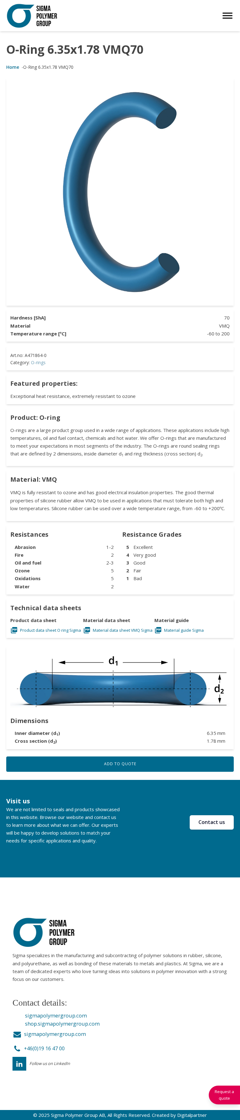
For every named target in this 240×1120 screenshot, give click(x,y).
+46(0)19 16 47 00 (44, 1048)
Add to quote (120, 763)
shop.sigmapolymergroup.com (62, 1023)
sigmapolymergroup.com (56, 1015)
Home (12, 67)
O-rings (38, 362)
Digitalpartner (192, 1115)
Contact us (211, 822)
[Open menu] (227, 15)
